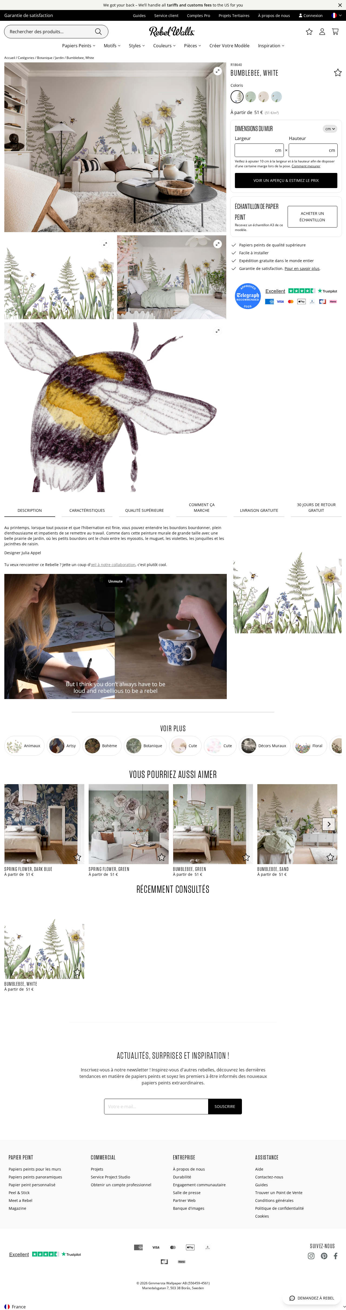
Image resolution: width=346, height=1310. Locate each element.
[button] (334, 15)
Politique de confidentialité (279, 1208)
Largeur (258, 144)
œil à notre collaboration (113, 564)
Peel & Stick (19, 1192)
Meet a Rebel (20, 1200)
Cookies (262, 1216)
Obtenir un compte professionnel (121, 1184)
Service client (166, 15)
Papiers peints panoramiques (35, 1176)
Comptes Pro (198, 15)
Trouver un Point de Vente (278, 1192)
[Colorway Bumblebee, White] (237, 96)
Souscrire (225, 1106)
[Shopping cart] (335, 31)
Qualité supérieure (144, 510)
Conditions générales (274, 1200)
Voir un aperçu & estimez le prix (286, 180)
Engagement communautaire (199, 1184)
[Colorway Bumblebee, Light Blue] (276, 97)
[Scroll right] (328, 824)
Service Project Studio (110, 1176)
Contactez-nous (269, 1176)
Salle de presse (187, 1192)
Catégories (26, 57)
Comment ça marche (202, 507)
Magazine (17, 1208)
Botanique (44, 57)
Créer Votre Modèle (229, 46)
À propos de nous (274, 15)
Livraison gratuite (259, 510)
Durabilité (182, 1176)
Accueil (9, 57)
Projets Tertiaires (234, 15)
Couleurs (162, 46)
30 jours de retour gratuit (316, 507)
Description (30, 510)
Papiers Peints (76, 46)
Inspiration (269, 46)
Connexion (313, 15)
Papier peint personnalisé (32, 1184)
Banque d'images (188, 1208)
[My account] (322, 31)
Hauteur (312, 144)
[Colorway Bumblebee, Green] (251, 97)
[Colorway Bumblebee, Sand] (264, 97)
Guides (139, 15)
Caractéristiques (87, 510)
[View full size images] (217, 71)
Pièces (190, 46)
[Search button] (98, 31)
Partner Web (184, 1200)
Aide (259, 1169)
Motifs (110, 46)
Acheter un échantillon (312, 216)
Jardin (59, 57)
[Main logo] (173, 31)
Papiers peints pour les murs (35, 1169)
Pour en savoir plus (302, 268)
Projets (97, 1169)
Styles (135, 46)
